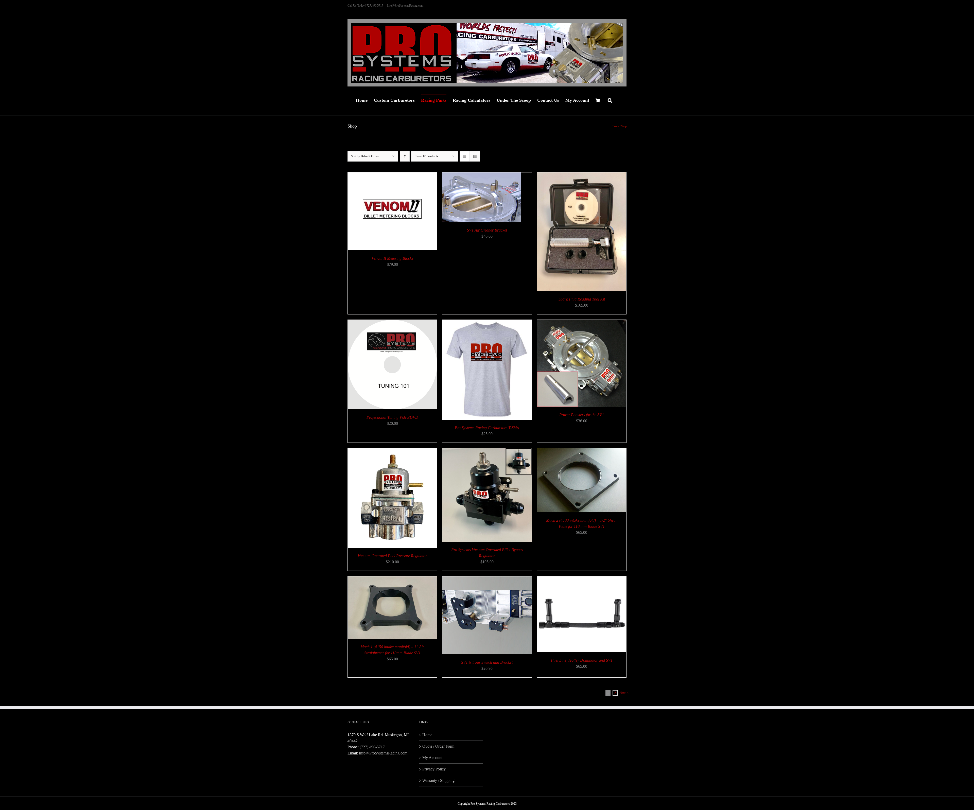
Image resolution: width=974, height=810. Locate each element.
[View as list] (475, 156)
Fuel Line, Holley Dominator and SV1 (582, 660)
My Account (432, 757)
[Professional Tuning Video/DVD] (392, 323)
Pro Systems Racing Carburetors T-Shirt (487, 428)
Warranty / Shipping (438, 780)
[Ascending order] (405, 156)
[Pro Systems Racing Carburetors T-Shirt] (486, 323)
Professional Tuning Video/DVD (392, 417)
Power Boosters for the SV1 (581, 415)
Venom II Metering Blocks (392, 258)
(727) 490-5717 (372, 747)
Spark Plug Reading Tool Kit (582, 299)
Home (427, 735)
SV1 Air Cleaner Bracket (487, 230)
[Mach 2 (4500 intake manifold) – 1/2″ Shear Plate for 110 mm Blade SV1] (581, 451)
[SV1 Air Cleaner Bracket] (481, 175)
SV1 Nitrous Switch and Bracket (487, 662)
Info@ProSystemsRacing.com (405, 5)
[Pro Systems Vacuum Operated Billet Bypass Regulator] (486, 451)
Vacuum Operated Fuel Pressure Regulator (392, 556)
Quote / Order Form (438, 746)
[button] (610, 100)
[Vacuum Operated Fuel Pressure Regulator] (392, 451)
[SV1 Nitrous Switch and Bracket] (486, 579)
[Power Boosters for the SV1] (581, 323)
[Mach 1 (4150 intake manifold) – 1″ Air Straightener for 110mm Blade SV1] (392, 579)
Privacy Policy (434, 769)
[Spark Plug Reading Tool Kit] (581, 175)
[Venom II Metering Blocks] (392, 175)
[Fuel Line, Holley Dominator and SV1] (581, 579)
